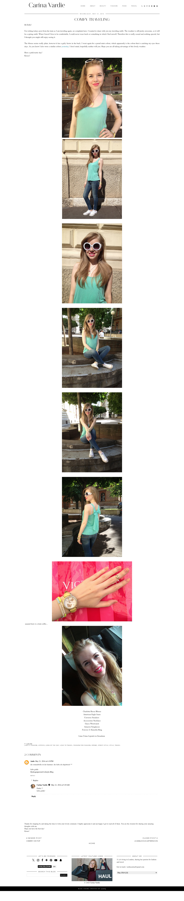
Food (124, 6)
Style (111, 745)
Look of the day (52, 745)
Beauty (103, 6)
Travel (134, 6)
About (92, 6)
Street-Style (103, 745)
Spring (94, 745)
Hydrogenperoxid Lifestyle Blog (41, 772)
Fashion (114, 6)
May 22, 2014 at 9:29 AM (60, 785)
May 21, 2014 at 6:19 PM (44, 761)
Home (83, 6)
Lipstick (41, 745)
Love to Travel (66, 745)
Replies (35, 780)
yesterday (65, 46)
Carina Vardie (47, 5)
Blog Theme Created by (92, 889)
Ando (32, 761)
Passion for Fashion (82, 745)
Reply (32, 775)
